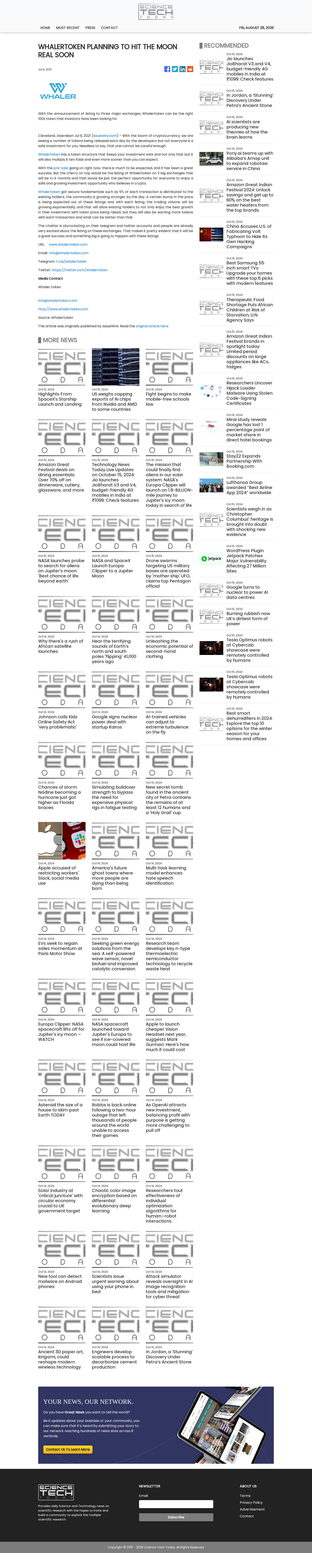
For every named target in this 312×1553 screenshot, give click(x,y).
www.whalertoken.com (68, 244)
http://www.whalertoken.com (63, 309)
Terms (245, 1495)
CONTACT (109, 27)
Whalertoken (49, 154)
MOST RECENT (68, 27)
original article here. (152, 326)
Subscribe (176, 1517)
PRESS (90, 27)
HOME (45, 27)
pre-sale (60, 168)
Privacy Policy (251, 1502)
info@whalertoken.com (69, 253)
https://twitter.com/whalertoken (80, 270)
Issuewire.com (105, 135)
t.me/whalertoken (71, 261)
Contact (247, 1516)
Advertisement (252, 1509)
